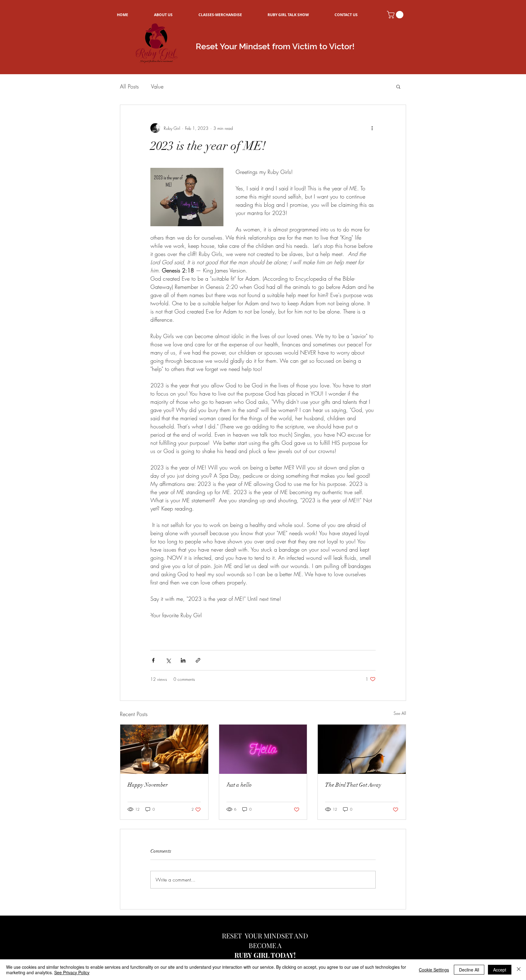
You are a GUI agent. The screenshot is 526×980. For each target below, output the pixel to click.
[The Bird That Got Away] (362, 749)
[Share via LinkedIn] (183, 660)
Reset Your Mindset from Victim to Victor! (275, 46)
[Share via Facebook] (153, 660)
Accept (499, 970)
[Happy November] (164, 749)
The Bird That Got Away (353, 784)
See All (400, 713)
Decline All (469, 970)
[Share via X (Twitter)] (168, 660)
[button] (396, 14)
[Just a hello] (263, 749)
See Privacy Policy (71, 972)
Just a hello (239, 784)
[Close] (518, 969)
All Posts (129, 86)
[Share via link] (198, 660)
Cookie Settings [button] (434, 970)
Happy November (148, 784)
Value (157, 86)
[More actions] (372, 128)
